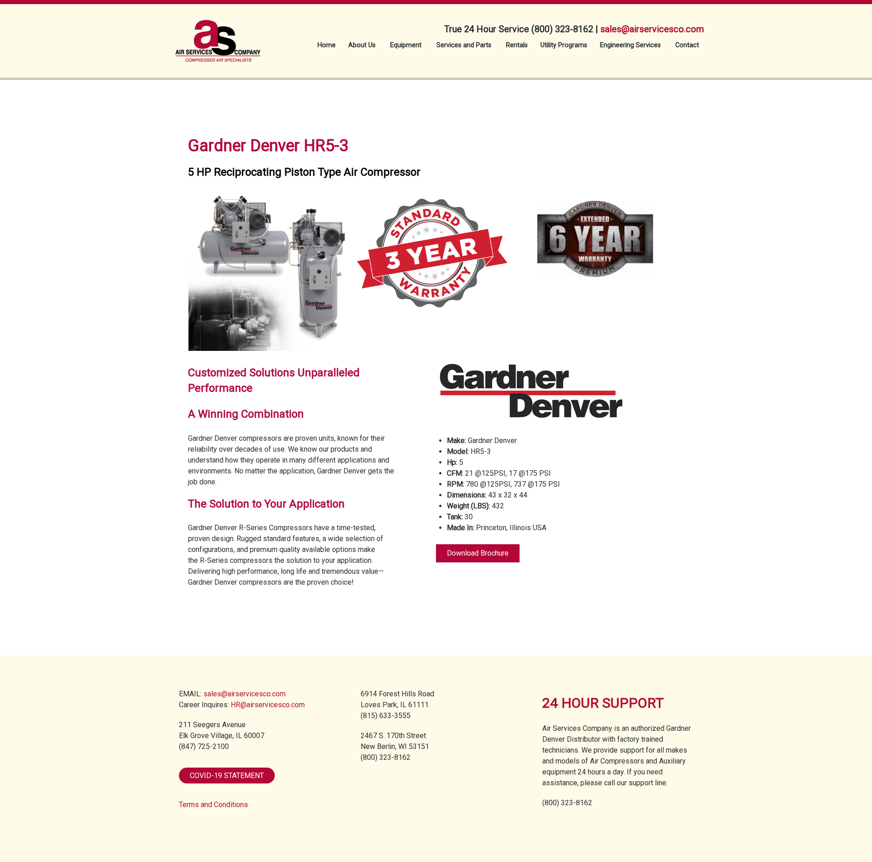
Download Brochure (478, 553)
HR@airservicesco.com (268, 704)
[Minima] (218, 35)
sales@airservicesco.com (652, 29)
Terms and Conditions (213, 804)
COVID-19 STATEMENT (227, 775)
